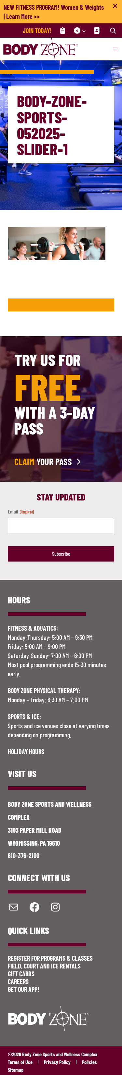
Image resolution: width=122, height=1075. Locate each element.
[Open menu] (115, 49)
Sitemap (15, 1070)
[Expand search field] (113, 30)
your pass (43, 461)
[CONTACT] (97, 30)
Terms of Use (20, 1062)
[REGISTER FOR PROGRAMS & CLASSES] (63, 30)
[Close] (115, 7)
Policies (89, 1062)
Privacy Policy (57, 1062)
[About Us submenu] (84, 30)
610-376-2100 (23, 855)
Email (21, 511)
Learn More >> (23, 16)
